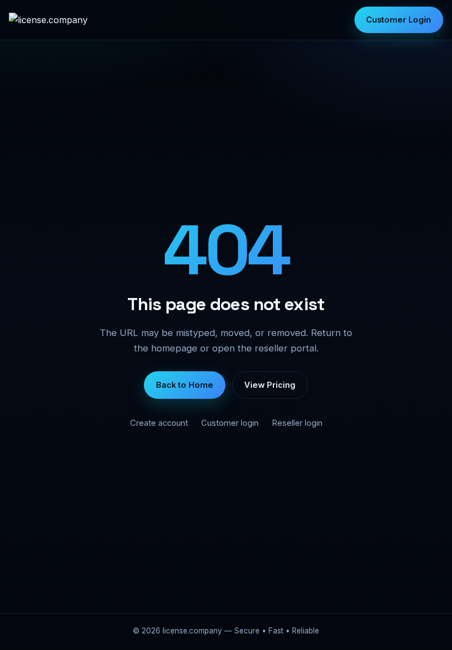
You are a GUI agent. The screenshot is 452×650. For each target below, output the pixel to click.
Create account (159, 423)
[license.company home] (48, 20)
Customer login (230, 423)
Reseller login (297, 423)
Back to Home (184, 385)
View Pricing (269, 385)
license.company (192, 630)
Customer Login (398, 20)
